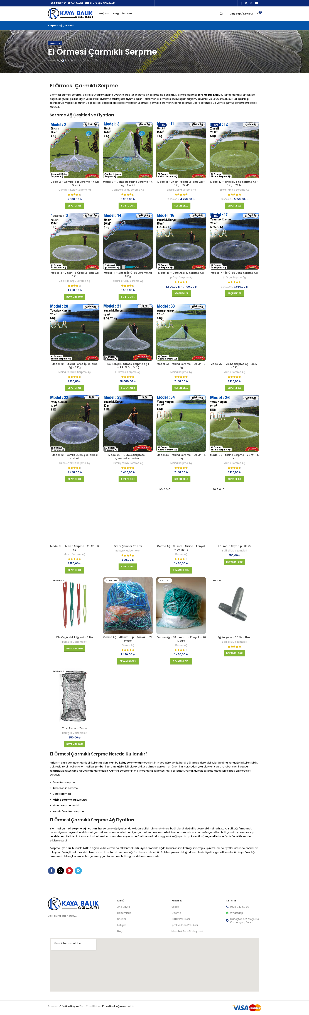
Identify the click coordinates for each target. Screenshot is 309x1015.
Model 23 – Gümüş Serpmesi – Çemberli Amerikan (128, 456)
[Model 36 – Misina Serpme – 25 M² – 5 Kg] (234, 423)
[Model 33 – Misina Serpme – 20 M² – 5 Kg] (181, 332)
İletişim (121, 925)
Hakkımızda (124, 913)
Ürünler (121, 919)
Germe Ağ (181, 554)
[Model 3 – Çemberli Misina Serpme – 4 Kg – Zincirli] (128, 150)
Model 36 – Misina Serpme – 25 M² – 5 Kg (234, 456)
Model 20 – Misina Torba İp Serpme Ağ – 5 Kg (74, 365)
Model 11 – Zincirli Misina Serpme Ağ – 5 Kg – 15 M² (181, 183)
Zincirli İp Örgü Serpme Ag (74, 281)
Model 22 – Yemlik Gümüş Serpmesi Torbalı (74, 456)
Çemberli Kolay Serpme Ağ (74, 189)
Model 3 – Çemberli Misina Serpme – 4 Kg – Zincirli (128, 183)
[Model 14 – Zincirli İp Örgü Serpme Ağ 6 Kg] (128, 241)
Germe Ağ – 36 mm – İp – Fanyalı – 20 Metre (181, 639)
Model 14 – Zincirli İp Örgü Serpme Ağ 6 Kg (128, 274)
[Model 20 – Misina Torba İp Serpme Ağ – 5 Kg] (74, 332)
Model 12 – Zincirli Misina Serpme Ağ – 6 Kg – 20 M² (234, 183)
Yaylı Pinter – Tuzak (74, 728)
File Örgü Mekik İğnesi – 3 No (74, 637)
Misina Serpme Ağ (181, 372)
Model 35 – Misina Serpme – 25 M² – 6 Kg (74, 547)
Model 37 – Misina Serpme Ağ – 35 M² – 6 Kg (234, 365)
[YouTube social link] (256, 3)
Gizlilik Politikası (180, 919)
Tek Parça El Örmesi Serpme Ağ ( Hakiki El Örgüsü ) (128, 365)
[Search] (221, 13)
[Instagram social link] (251, 3)
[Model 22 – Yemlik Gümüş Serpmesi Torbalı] (74, 423)
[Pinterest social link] (69, 870)
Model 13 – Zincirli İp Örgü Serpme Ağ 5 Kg (75, 274)
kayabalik (71, 60)
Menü (120, 900)
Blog (119, 931)
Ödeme (176, 913)
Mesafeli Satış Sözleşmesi (187, 931)
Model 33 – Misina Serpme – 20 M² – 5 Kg (181, 365)
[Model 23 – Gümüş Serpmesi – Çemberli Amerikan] (128, 423)
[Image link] (73, 904)
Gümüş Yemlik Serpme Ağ (74, 463)
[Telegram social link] (78, 870)
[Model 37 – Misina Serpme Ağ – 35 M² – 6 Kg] (234, 332)
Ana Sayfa (123, 907)
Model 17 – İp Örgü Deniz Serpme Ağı (234, 273)
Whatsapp (236, 913)
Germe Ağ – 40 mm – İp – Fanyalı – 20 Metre (128, 638)
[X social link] (246, 3)
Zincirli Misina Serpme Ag (181, 189)
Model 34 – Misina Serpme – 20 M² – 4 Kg (181, 456)
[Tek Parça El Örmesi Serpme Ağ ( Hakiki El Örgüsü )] (128, 332)
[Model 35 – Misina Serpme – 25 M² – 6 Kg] (74, 514)
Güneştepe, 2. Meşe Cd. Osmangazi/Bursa (244, 920)
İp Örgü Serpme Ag (181, 277)
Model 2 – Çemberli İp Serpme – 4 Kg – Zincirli (74, 183)
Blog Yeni (55, 43)
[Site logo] (70, 13)
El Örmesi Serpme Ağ (128, 372)
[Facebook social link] (241, 3)
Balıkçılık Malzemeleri (128, 550)
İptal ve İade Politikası (184, 925)
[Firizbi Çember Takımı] (128, 514)
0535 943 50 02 (239, 907)
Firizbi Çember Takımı (128, 546)
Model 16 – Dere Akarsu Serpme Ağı (181, 273)
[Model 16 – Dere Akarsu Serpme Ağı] (181, 241)
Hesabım (177, 900)
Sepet (175, 907)
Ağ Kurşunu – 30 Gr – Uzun (234, 637)
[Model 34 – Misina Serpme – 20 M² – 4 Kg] (181, 423)
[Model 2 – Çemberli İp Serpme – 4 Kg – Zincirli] (74, 150)
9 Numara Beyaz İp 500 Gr (234, 546)
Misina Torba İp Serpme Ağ (74, 372)
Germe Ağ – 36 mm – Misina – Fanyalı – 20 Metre (181, 547)
